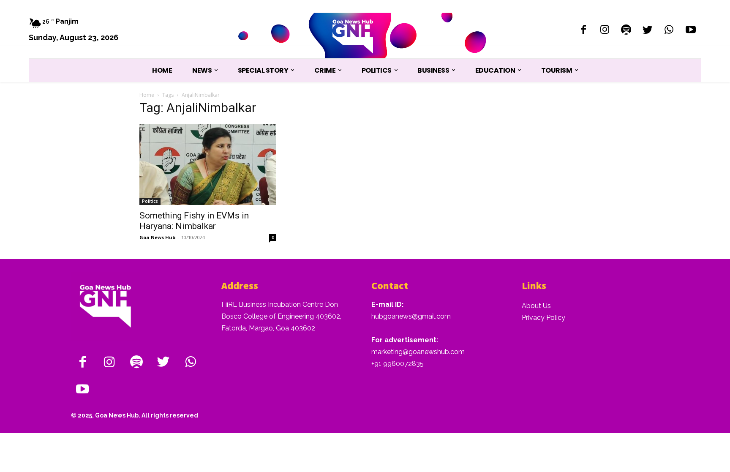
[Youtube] (690, 30)
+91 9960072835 (397, 364)
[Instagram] (604, 30)
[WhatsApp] (669, 30)
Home (146, 94)
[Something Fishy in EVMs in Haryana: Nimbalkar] (207, 164)
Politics (150, 201)
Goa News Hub (157, 237)
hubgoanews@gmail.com (411, 316)
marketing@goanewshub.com (418, 352)
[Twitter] (647, 30)
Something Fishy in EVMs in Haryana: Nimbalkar (194, 220)
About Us (536, 306)
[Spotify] (626, 30)
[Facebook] (583, 30)
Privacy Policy (543, 318)
